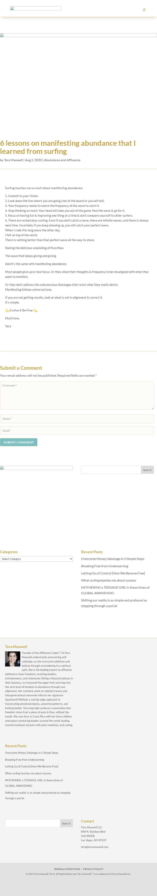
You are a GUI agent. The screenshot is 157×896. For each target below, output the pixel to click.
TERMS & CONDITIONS (67, 869)
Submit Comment (18, 442)
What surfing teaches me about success (108, 580)
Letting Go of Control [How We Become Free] (113, 573)
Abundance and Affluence (62, 160)
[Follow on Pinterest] (97, 886)
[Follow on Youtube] (88, 886)
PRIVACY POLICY (93, 869)
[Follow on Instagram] (78, 886)
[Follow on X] (69, 886)
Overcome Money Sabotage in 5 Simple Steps (112, 559)
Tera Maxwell (13, 160)
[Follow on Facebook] (60, 886)
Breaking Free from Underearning (104, 566)
